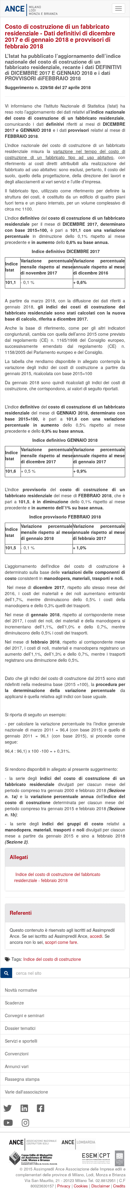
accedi (96, 936)
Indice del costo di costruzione (52, 959)
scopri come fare (61, 942)
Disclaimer (100, 1186)
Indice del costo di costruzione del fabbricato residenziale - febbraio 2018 (57, 877)
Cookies (81, 1186)
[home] (31, 10)
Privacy (63, 1186)
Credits (119, 1186)
